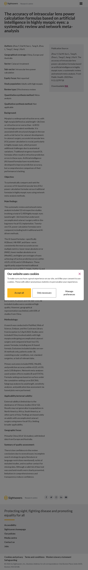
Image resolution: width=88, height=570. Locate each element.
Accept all (19, 293)
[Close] (79, 273)
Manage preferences (69, 293)
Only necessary (44, 293)
